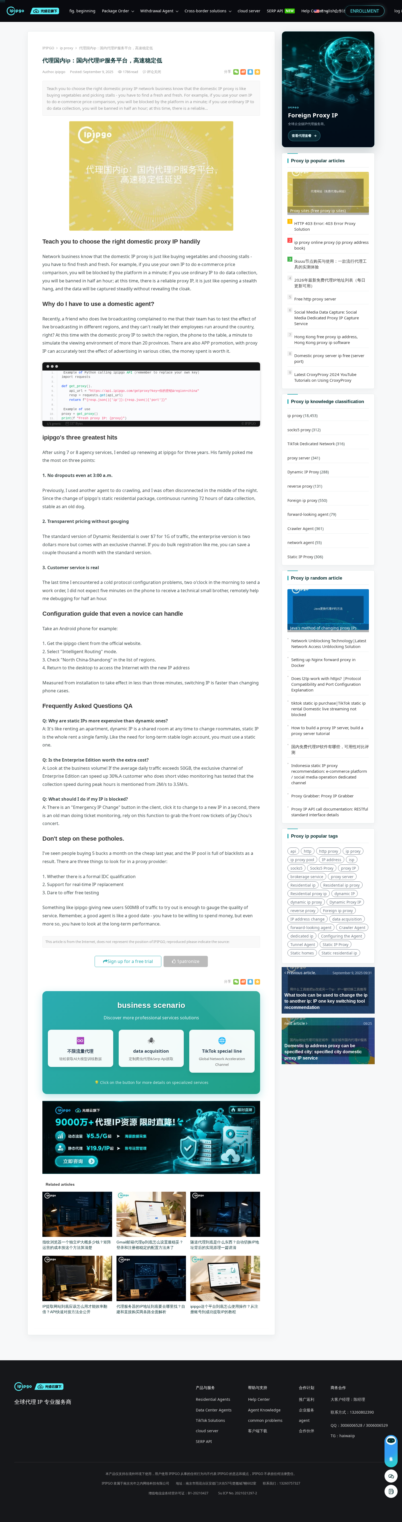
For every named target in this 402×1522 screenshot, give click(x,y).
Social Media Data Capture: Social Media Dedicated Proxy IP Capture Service (326, 317)
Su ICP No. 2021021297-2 (237, 1493)
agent (304, 1420)
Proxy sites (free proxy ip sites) (318, 210)
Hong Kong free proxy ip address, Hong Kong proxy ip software (326, 339)
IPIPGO (48, 47)
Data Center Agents (214, 1410)
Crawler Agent (300, 528)
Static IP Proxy (300, 556)
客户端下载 (257, 1430)
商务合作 (338, 1387)
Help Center (259, 1399)
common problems (265, 1420)
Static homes (302, 953)
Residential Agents (213, 1399)
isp (351, 859)
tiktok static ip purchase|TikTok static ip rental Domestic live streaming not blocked (328, 708)
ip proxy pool (302, 859)
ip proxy (66, 47)
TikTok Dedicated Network (311, 443)
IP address (331, 859)
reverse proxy (299, 486)
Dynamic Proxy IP (345, 902)
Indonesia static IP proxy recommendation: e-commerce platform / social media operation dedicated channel (329, 774)
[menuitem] (82, 11)
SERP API (204, 1441)
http (307, 851)
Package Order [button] (115, 10)
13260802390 (362, 1412)
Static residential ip (339, 953)
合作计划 (306, 1387)
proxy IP (348, 868)
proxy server (298, 458)
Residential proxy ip (308, 893)
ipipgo (60, 71)
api (293, 851)
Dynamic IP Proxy (303, 471)
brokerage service (306, 876)
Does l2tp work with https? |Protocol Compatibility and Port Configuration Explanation (326, 684)
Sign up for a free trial (130, 961)
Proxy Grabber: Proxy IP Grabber (322, 795)
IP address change (307, 919)
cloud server (207, 1430)
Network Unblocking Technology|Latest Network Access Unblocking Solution (328, 643)
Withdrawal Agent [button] (156, 10)
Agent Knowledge (264, 1410)
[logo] (16, 11)
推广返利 (306, 1399)
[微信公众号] (391, 1476)
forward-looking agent (307, 514)
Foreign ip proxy (302, 500)
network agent (300, 542)
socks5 (296, 868)
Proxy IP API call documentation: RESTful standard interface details (329, 811)
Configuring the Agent (341, 936)
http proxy (328, 851)
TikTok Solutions (210, 1420)
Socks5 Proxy (321, 868)
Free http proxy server (315, 299)
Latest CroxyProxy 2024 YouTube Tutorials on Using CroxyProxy (325, 377)
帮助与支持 (257, 1387)
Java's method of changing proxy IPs (323, 627)
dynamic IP (344, 893)
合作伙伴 (306, 1430)
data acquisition (347, 919)
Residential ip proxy (341, 885)
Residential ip (303, 885)
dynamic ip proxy (306, 902)
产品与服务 (205, 1387)
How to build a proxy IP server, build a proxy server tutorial (327, 730)
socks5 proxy (299, 429)
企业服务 (306, 1410)
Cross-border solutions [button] (205, 10)
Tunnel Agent (302, 944)
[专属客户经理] (391, 1491)
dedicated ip (301, 936)
